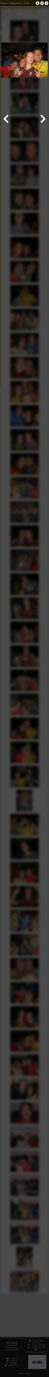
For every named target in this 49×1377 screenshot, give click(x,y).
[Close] (46, 3)
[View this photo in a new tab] (42, 3)
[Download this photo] (38, 3)
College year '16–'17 (16, 3)
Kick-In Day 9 (30, 3)
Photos (3, 3)
